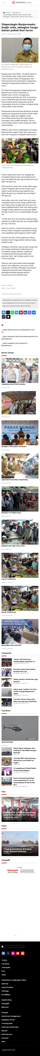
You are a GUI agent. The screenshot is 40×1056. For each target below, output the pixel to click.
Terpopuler (6, 653)
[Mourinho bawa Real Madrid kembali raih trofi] (7, 672)
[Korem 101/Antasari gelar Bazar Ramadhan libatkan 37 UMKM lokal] (20, 499)
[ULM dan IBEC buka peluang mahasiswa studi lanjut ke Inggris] (7, 761)
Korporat (5, 1038)
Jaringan (5, 1012)
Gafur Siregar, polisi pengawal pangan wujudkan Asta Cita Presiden (17, 383)
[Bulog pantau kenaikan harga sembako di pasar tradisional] (20, 565)
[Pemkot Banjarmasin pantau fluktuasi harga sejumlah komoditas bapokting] (20, 466)
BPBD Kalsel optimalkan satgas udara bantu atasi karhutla (20, 741)
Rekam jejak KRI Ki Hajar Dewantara (16, 928)
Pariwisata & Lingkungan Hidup (14, 980)
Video (4, 826)
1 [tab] (14, 823)
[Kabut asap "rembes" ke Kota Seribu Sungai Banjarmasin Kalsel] (7, 692)
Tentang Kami (7, 1023)
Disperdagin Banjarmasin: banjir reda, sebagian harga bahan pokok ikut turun (18, 16)
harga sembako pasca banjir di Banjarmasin (14, 344)
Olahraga (5, 991)
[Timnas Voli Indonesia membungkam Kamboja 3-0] (7, 662)
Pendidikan (6, 995)
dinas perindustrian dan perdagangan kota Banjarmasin (20, 338)
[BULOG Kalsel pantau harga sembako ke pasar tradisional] (20, 598)
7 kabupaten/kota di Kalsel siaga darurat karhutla (17, 850)
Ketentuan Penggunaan (11, 1016)
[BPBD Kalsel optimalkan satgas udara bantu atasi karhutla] (20, 728)
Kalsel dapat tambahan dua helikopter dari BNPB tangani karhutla (24, 750)
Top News (6, 711)
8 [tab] (28, 858)
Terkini (4, 960)
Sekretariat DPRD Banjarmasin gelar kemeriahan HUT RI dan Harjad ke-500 (20, 815)
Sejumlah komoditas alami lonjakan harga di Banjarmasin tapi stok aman (20, 545)
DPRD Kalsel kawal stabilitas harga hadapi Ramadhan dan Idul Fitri (19, 644)
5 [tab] (26, 823)
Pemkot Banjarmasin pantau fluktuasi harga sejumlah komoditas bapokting (20, 478)
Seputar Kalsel (7, 987)
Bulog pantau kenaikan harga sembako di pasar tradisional (19, 578)
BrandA (4, 1031)
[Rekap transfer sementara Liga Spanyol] (7, 682)
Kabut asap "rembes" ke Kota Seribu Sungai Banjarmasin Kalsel (25, 691)
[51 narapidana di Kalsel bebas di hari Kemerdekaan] (7, 771)
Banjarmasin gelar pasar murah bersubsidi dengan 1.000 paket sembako (19, 445)
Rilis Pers (5, 1007)
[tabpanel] (20, 809)
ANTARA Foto (7, 1034)
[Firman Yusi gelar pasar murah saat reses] (19, 403)
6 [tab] (22, 858)
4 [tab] (23, 823)
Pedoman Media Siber (10, 1027)
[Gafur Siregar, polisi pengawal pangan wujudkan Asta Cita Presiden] (20, 370)
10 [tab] (34, 858)
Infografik (6, 860)
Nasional (5, 984)
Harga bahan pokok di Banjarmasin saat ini (18, 331)
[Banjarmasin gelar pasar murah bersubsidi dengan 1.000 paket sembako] (20, 433)
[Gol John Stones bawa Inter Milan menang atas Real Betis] (7, 702)
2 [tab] (17, 823)
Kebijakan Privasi (8, 1020)
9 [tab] (31, 858)
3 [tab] (20, 823)
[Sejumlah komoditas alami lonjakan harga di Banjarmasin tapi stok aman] (20, 532)
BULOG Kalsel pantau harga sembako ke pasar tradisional (18, 611)
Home (7, 13)
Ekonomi (16, 13)
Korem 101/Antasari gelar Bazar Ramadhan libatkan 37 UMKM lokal (19, 512)
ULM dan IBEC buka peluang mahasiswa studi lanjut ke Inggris (24, 760)
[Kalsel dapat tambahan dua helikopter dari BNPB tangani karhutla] (7, 751)
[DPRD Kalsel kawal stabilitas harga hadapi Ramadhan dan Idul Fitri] (20, 631)
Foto (4, 792)
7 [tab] (25, 858)
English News (7, 1000)
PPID (3, 1042)
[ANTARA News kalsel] (22, 2)
